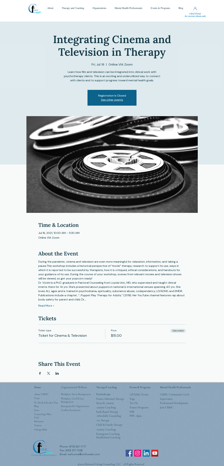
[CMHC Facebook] (129, 453)
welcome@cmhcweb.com (84, 454)
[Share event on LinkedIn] (57, 373)
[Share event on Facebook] (40, 373)
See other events (112, 100)
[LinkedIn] (146, 453)
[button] (50, 8)
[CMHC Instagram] (137, 453)
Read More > (46, 305)
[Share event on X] (48, 373)
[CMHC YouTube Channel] (154, 453)
